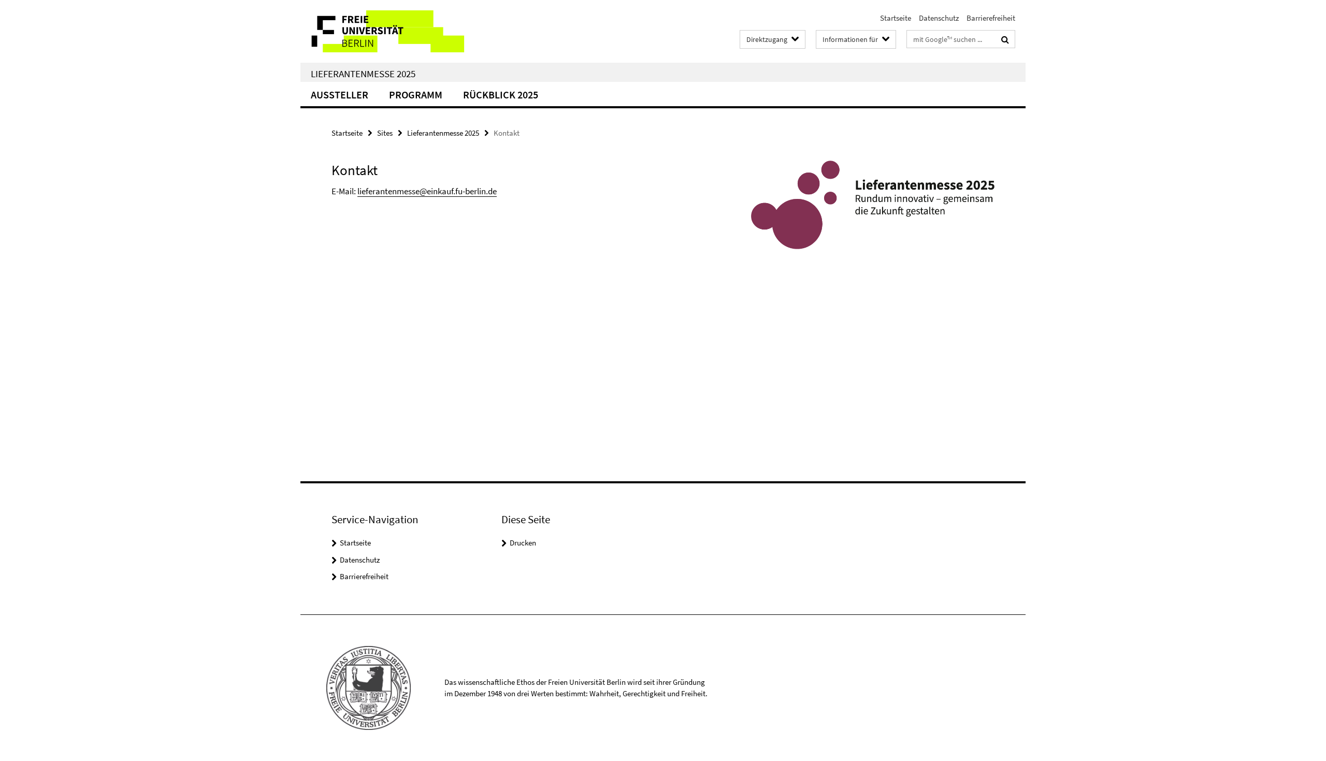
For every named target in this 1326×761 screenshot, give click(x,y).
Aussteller (339, 94)
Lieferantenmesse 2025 (363, 73)
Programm (415, 94)
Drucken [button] (523, 543)
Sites (385, 133)
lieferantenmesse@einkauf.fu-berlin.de (427, 191)
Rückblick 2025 (500, 94)
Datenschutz (939, 18)
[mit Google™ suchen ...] (1005, 39)
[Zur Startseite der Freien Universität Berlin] (387, 31)
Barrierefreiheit (991, 18)
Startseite (895, 18)
